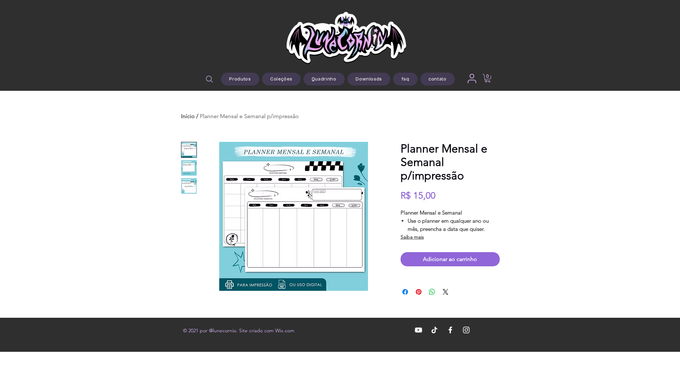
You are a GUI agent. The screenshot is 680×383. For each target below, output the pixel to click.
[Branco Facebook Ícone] (450, 330)
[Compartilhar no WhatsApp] (432, 292)
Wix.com (284, 330)
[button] (488, 78)
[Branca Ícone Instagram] (466, 330)
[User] (471, 78)
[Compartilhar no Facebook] (405, 292)
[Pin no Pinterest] (418, 292)
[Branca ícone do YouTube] (418, 330)
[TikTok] (434, 330)
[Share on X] (445, 292)
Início (188, 116)
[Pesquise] (209, 79)
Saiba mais (412, 237)
